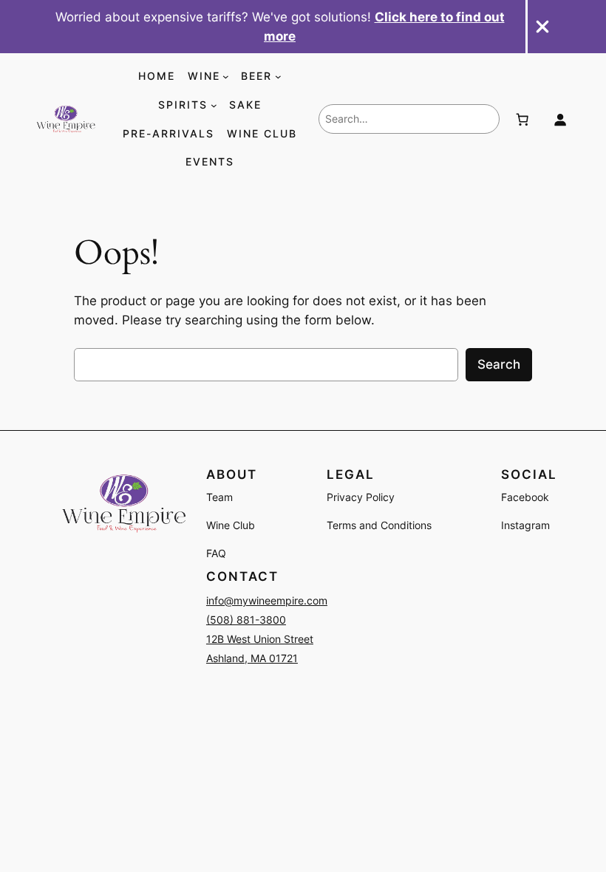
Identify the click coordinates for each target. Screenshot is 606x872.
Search (498, 364)
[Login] (560, 118)
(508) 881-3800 (246, 619)
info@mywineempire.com (266, 600)
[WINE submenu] (225, 76)
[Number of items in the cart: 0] (521, 118)
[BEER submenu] (278, 76)
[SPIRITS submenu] (214, 105)
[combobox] (409, 119)
